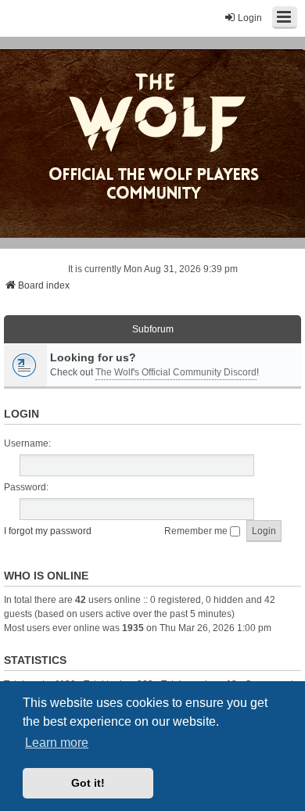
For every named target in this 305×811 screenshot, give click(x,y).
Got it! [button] (88, 783)
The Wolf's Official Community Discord (176, 372)
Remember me (197, 531)
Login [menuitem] (250, 18)
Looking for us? (93, 357)
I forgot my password (48, 531)
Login (21, 413)
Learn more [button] (56, 742)
